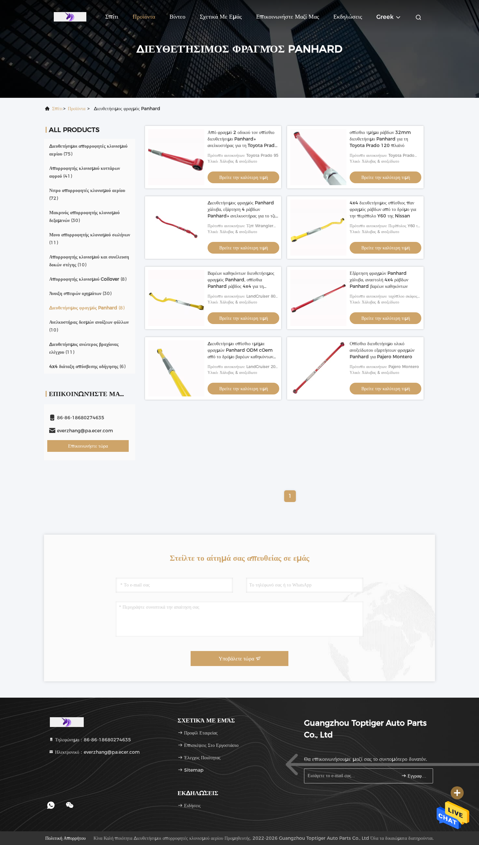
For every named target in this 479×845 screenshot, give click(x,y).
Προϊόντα (144, 16)
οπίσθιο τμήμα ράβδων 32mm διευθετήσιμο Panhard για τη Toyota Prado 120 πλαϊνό (380, 138)
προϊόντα (76, 108)
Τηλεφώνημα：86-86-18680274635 (92, 740)
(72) (87, 194)
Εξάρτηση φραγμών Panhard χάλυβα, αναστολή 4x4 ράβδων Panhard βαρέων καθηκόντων (379, 279)
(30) (84, 216)
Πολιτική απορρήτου (65, 838)
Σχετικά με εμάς (221, 16)
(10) (89, 261)
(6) (87, 366)
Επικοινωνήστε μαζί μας (287, 16)
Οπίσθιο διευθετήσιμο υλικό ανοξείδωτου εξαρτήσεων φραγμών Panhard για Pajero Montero (382, 350)
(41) (84, 172)
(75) (88, 150)
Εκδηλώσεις (347, 16)
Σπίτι (111, 16)
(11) (89, 238)
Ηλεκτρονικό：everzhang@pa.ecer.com (97, 752)
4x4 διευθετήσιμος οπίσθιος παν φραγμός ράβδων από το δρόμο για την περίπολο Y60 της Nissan (383, 209)
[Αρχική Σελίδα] (70, 16)
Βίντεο (177, 16)
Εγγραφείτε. (417, 776)
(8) (87, 279)
